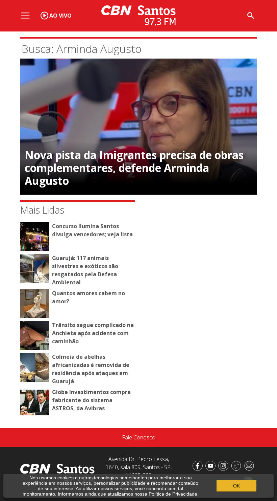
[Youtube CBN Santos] (211, 465)
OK (236, 485)
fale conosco (138, 437)
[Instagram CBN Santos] (224, 465)
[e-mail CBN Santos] (250, 465)
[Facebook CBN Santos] (199, 465)
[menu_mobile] (25, 15)
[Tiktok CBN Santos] (237, 465)
